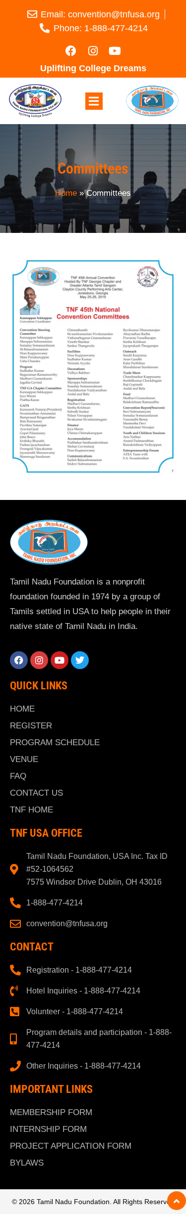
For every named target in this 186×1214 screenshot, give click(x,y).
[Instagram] (93, 51)
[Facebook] (71, 51)
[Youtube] (114, 51)
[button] (94, 101)
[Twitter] (80, 660)
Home (66, 193)
